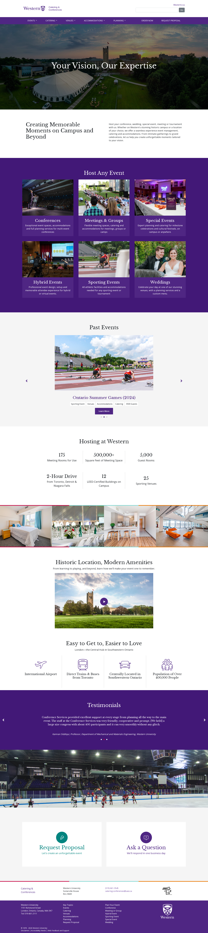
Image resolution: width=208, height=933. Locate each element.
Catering (51, 20)
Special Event (111, 927)
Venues (70, 20)
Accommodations (93, 20)
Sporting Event (112, 924)
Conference (110, 916)
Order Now (147, 20)
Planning (119, 20)
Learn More (104, 416)
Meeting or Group (113, 919)
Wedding (109, 930)
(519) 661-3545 (111, 896)
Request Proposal (170, 20)
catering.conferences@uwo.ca (118, 899)
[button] (32, 383)
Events (31, 20)
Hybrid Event (111, 921)
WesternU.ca (179, 5)
